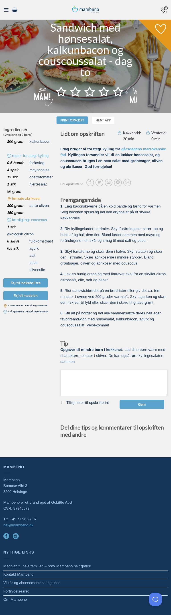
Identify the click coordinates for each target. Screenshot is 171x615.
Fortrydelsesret (16, 591)
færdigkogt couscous (29, 220)
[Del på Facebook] (90, 182)
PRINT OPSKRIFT (72, 120)
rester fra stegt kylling (30, 156)
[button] (6, 9)
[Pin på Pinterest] (118, 182)
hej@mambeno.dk (18, 525)
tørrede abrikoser (26, 198)
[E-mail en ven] (108, 182)
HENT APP (103, 120)
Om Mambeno (15, 599)
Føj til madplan (26, 295)
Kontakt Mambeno (18, 574)
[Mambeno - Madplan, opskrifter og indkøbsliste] (85, 10)
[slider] (89, 91)
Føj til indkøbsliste (26, 283)
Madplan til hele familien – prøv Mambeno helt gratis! (47, 566)
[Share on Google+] (127, 182)
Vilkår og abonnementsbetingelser (31, 583)
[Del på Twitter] (99, 182)
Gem (142, 404)
